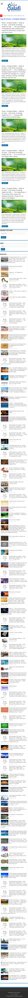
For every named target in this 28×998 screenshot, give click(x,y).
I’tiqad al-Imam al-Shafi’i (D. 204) (16, 867)
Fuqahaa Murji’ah (13, 686)
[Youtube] (15, 994)
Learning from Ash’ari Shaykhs (15, 550)
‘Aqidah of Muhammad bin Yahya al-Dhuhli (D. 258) (13, 15)
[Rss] (11, 994)
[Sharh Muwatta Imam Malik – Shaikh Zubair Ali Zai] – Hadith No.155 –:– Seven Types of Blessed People (18, 286)
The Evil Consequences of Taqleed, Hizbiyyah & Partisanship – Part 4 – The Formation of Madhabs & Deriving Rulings (18, 580)
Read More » (5, 60)
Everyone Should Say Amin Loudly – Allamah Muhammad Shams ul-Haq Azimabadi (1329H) (17, 731)
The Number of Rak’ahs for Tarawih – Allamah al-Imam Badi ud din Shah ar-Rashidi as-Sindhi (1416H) (17, 970)
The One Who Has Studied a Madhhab (17, 297)
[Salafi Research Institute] (14, 6)
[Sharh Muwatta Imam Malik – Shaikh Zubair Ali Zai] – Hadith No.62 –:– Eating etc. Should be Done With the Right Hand (18, 496)
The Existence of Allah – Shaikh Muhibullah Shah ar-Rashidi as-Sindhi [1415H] (17, 627)
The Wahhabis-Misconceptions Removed (18, 847)
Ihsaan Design (17, 992)
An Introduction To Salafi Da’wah (16, 814)
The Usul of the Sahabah (14, 519)
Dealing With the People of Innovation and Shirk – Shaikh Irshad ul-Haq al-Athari (17, 489)
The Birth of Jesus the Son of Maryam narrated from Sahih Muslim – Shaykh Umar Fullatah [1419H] (17, 681)
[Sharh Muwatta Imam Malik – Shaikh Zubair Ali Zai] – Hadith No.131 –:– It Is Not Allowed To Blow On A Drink (17, 587)
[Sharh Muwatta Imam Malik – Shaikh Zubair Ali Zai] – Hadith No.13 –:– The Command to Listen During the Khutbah (17, 761)
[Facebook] (12, 994)
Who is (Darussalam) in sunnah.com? (17, 536)
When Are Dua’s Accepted (14, 592)
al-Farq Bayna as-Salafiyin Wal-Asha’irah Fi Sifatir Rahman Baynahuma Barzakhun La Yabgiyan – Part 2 (18, 803)
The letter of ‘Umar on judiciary (15, 632)
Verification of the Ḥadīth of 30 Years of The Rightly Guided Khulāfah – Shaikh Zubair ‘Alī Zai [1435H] (17, 782)
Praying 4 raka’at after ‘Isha (15, 439)
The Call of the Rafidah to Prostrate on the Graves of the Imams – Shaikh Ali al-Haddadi (18, 514)
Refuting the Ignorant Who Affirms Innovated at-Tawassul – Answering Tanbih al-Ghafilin (16, 775)
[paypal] (16, 994)
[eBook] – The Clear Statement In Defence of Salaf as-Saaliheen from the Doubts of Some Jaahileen (17, 809)
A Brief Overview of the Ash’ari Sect (17, 501)
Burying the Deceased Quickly (15, 266)
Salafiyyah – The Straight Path (15, 272)
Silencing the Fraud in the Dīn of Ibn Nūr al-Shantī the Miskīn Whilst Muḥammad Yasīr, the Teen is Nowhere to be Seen (18, 674)
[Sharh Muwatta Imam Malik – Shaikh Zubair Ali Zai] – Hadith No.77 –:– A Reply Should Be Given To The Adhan (18, 434)
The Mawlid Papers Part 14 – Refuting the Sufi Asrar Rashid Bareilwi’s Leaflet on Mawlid (17, 447)
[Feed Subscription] (27, 18)
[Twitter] (13, 994)
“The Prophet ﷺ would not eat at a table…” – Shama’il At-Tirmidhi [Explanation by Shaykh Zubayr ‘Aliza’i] (17, 854)
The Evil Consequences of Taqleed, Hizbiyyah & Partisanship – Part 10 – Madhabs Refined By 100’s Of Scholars (17, 662)
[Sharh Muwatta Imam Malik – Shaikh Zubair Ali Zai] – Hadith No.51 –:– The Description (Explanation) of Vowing (17, 703)
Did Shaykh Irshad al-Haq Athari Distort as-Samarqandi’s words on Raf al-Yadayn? (17, 345)
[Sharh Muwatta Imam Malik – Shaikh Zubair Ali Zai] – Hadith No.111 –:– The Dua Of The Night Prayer (17, 558)
